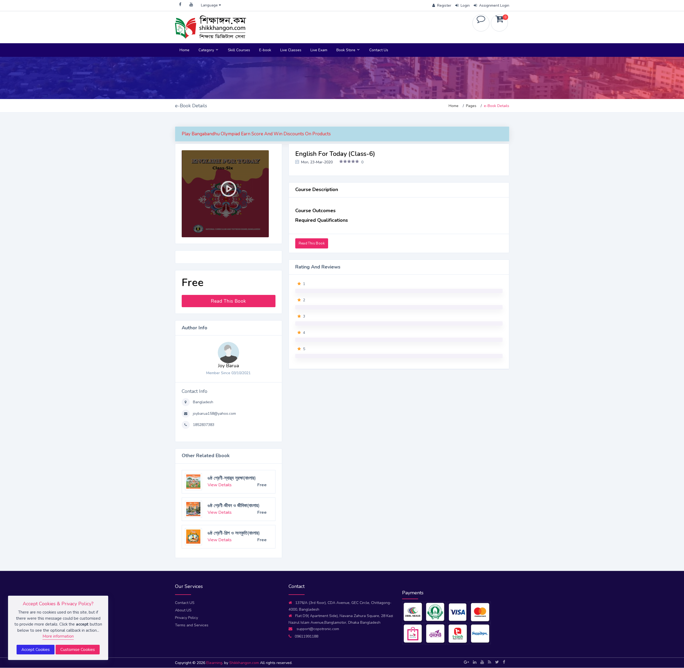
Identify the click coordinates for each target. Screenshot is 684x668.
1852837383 (203, 424)
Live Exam (318, 50)
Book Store (346, 50)
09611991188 (306, 636)
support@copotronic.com (317, 628)
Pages (471, 105)
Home (184, 50)
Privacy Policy (186, 617)
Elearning (214, 662)
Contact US (185, 602)
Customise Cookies (77, 649)
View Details (220, 482)
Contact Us (378, 50)
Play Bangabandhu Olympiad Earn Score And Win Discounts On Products (256, 134)
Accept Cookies (35, 649)
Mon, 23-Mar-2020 (316, 162)
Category (207, 50)
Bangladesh (202, 402)
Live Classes (290, 50)
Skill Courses (239, 50)
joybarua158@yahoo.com (214, 413)
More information (58, 636)
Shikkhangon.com (244, 662)
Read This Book (228, 301)
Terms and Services (191, 625)
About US (183, 610)
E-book (265, 50)
